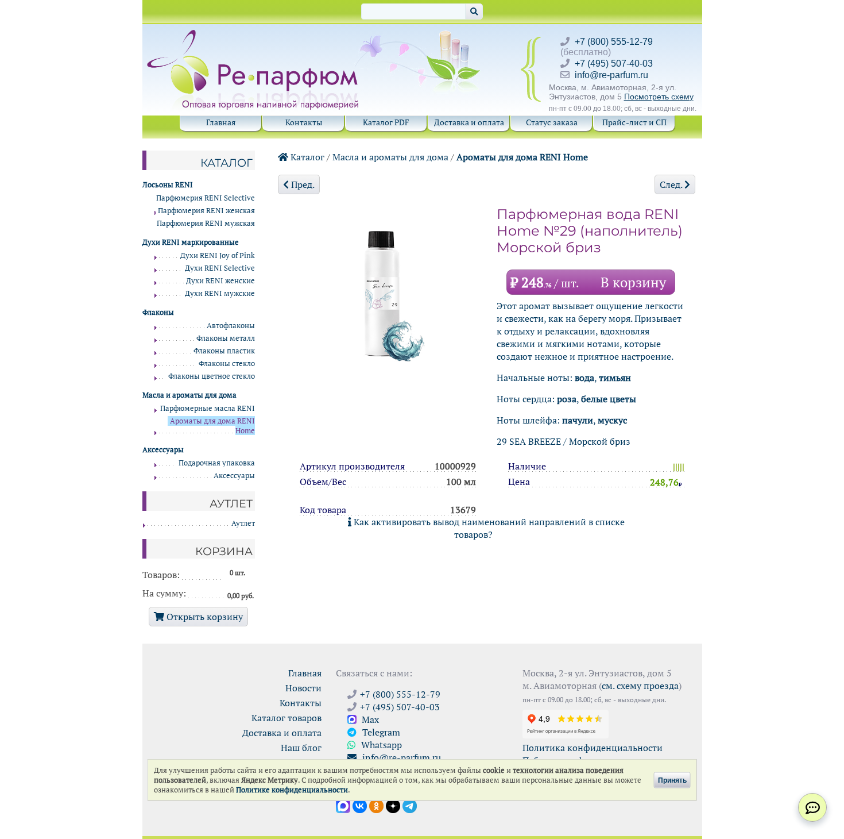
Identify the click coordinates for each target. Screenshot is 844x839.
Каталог (306, 157)
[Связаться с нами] (812, 807)
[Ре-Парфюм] (254, 36)
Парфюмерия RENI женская (206, 210)
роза (566, 398)
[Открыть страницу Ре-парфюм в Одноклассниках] (376, 805)
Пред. (302, 184)
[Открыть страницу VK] (360, 805)
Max (369, 719)
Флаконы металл (225, 338)
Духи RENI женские (220, 281)
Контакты (303, 122)
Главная (220, 122)
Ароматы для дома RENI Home (522, 157)
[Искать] (474, 11)
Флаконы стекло (227, 363)
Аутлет (243, 523)
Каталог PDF (386, 122)
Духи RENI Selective (220, 268)
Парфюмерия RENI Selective (205, 198)
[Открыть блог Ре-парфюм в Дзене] (393, 805)
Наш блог (301, 747)
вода (584, 377)
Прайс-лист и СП (634, 122)
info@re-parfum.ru (611, 75)
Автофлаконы (231, 325)
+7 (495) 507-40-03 (614, 63)
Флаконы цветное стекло (211, 376)
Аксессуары (234, 475)
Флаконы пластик (224, 351)
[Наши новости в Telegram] (409, 805)
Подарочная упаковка (217, 463)
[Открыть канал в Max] (343, 805)
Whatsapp (380, 744)
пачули (577, 420)
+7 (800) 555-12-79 (614, 42)
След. (672, 184)
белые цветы (608, 398)
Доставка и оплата (469, 122)
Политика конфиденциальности (592, 747)
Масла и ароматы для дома (390, 157)
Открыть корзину (203, 616)
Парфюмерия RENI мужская (206, 223)
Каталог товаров (286, 717)
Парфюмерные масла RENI (207, 408)
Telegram (380, 732)
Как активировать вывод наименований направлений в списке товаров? (488, 528)
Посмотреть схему (659, 96)
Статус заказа (552, 122)
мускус (612, 420)
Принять (672, 780)
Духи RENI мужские (220, 293)
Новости (303, 688)
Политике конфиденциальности (292, 790)
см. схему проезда (640, 685)
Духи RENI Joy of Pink (217, 255)
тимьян (615, 377)
